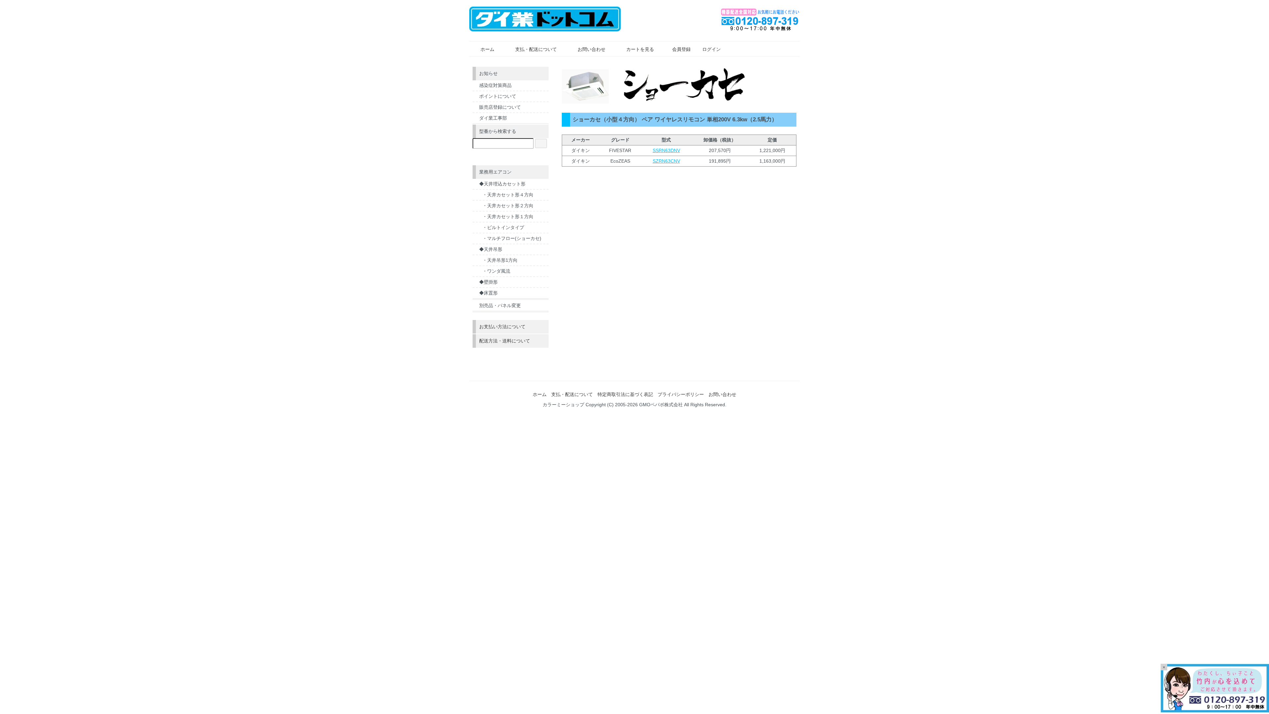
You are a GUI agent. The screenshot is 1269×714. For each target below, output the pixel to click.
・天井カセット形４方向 (507, 194)
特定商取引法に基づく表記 (625, 394)
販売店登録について (500, 107)
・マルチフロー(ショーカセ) (511, 238)
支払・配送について (536, 49)
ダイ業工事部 (493, 118)
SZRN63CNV (666, 161)
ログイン (711, 49)
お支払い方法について (502, 326)
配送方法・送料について (504, 340)
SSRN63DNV (666, 150)
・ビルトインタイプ (503, 227)
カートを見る (640, 49)
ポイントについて (497, 96)
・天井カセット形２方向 (507, 205)
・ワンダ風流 (496, 271)
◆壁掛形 (488, 282)
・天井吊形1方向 (500, 260)
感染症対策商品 (495, 85)
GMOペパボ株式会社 (661, 404)
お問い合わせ (591, 49)
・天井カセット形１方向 (507, 216)
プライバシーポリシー (681, 394)
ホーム (487, 49)
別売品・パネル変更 (500, 305)
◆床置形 (488, 293)
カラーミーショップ (563, 404)
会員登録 (681, 49)
